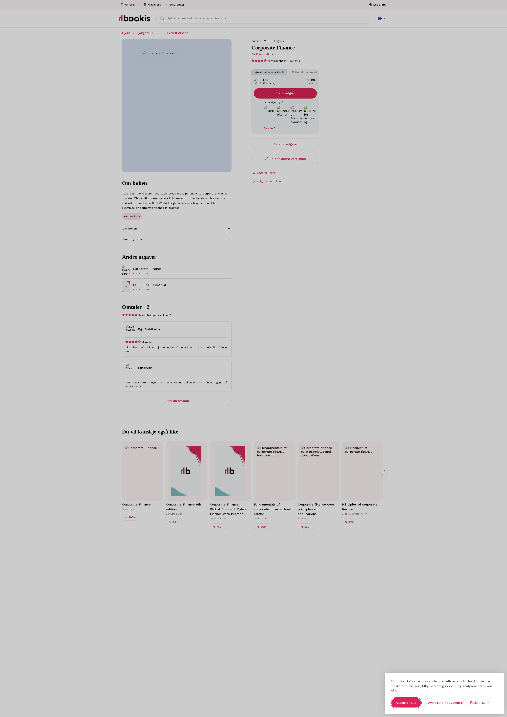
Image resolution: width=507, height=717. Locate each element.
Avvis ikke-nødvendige (445, 703)
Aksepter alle (406, 703)
